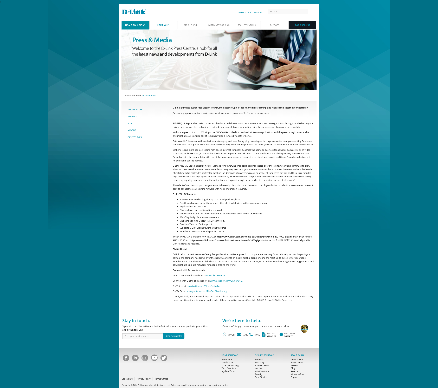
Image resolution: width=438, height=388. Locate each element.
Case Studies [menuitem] (261, 377)
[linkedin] (135, 359)
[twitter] (163, 359)
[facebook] (126, 359)
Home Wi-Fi (163, 25)
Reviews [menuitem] (295, 365)
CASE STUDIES (134, 137)
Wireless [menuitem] (259, 359)
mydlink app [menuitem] (228, 371)
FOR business (302, 25)
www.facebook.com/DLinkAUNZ (226, 280)
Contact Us (127, 378)
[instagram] (144, 359)
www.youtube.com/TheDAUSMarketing (207, 291)
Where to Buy (245, 13)
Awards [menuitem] (294, 371)
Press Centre (149, 95)
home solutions (135, 25)
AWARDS (131, 130)
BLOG (130, 123)
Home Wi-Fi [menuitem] (227, 359)
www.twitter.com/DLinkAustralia (203, 286)
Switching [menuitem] (259, 362)
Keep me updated (173, 336)
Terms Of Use (161, 378)
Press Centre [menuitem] (297, 362)
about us (258, 13)
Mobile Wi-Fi (191, 25)
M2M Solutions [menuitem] (262, 371)
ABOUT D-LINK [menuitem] (297, 355)
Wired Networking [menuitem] (230, 365)
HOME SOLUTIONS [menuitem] (230, 355)
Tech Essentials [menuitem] (229, 368)
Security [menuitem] (258, 374)
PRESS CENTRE (134, 109)
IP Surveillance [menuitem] (262, 365)
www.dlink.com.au (215, 275)
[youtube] (154, 359)
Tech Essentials (247, 25)
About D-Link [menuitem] (297, 359)
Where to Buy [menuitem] (297, 374)
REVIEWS (132, 116)
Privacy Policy (144, 378)
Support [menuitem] (294, 377)
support (275, 25)
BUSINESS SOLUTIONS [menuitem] (264, 355)
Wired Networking (219, 25)
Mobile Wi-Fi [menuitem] (227, 362)
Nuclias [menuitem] (258, 368)
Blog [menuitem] (293, 368)
